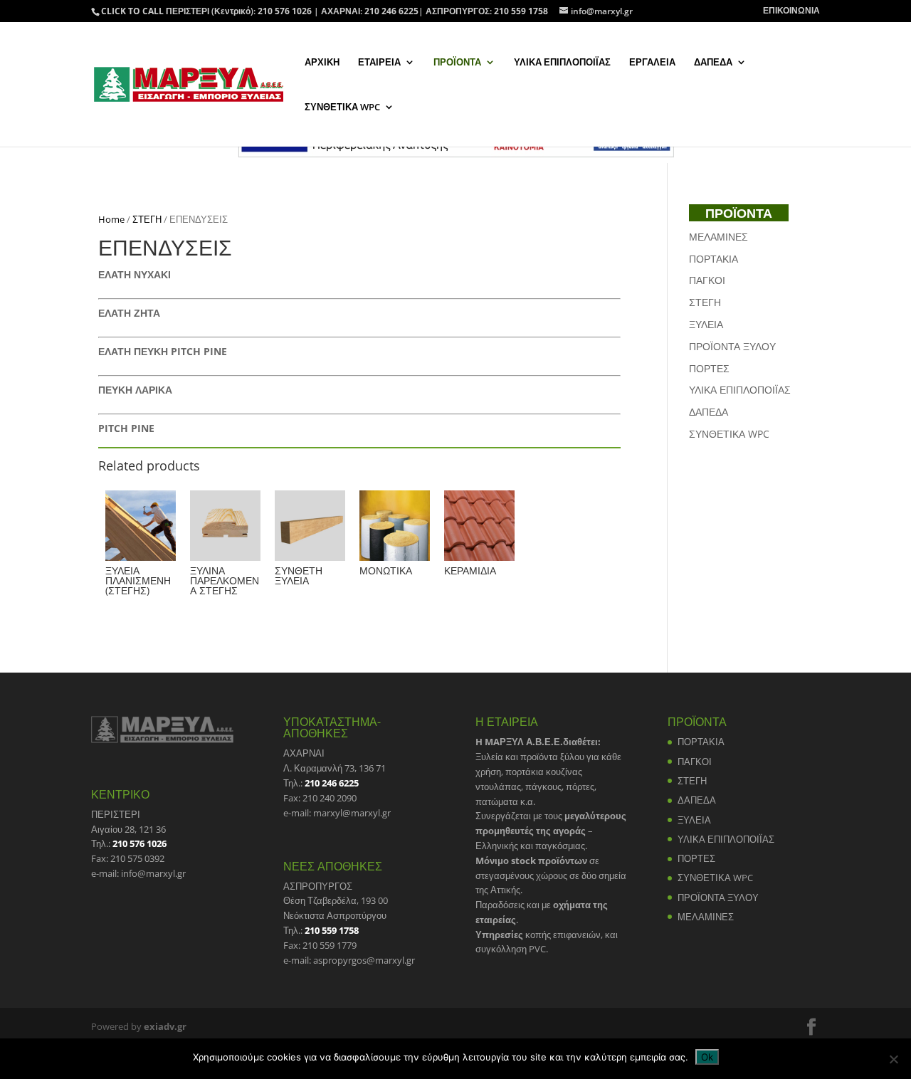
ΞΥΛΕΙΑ (706, 324)
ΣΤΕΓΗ (147, 219)
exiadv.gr (165, 1026)
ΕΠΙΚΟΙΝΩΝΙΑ (791, 11)
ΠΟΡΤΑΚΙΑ (713, 258)
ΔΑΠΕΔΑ (713, 62)
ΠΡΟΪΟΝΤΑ (457, 62)
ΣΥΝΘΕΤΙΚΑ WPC (342, 107)
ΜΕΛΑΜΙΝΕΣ (718, 236)
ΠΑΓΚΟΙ (707, 280)
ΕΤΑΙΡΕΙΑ (379, 62)
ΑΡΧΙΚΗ (322, 62)
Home (111, 219)
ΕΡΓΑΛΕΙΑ (652, 62)
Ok (707, 1057)
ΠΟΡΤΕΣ (709, 368)
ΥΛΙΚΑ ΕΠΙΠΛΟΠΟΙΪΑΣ (562, 62)
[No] (893, 1059)
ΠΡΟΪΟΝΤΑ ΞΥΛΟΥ (732, 346)
